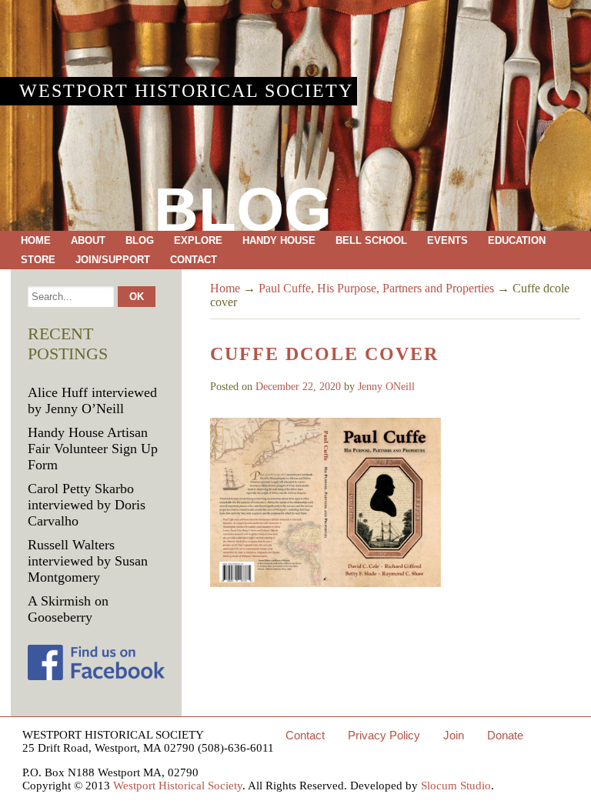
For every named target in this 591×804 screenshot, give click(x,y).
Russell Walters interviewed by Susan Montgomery (88, 561)
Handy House (279, 240)
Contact (193, 259)
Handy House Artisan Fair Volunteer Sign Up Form (93, 448)
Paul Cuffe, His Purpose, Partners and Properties (376, 288)
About (88, 240)
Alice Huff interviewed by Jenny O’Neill (92, 400)
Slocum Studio (456, 785)
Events (447, 240)
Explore (198, 240)
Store (38, 259)
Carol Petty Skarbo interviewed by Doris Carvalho (86, 505)
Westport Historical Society (186, 91)
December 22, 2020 (298, 386)
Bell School (371, 240)
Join (453, 735)
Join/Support (112, 259)
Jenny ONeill (386, 386)
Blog (139, 240)
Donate (505, 735)
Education (517, 240)
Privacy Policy (384, 735)
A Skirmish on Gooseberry (68, 609)
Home (36, 240)
